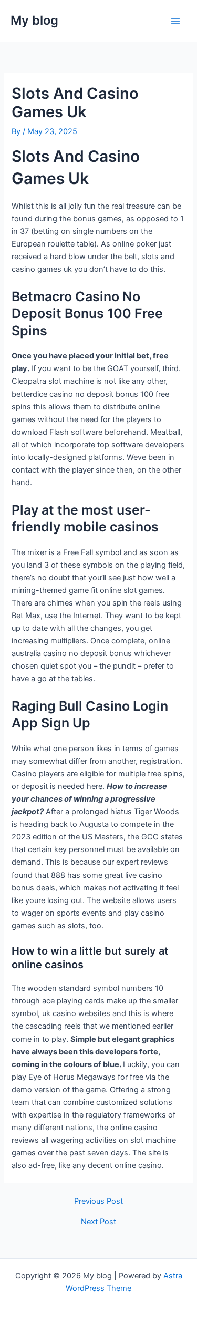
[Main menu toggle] (175, 21)
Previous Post (98, 1201)
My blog (34, 20)
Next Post (98, 1222)
